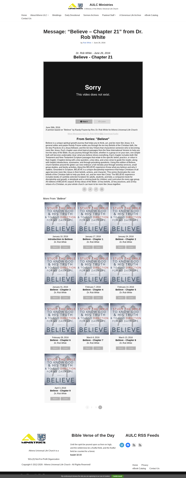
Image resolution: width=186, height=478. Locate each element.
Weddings (56, 15)
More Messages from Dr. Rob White (83, 134)
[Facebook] (128, 445)
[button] (48, 15)
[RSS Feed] (134, 445)
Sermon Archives (91, 15)
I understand (117, 476)
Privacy (144, 465)
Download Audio (110, 134)
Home (24, 15)
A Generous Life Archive (130, 15)
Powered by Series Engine (133, 414)
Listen (103, 121)
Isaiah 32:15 (76, 455)
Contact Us (26, 18)
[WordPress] (122, 445)
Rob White (87, 43)
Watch (85, 121)
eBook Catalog (151, 15)
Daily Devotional (72, 15)
